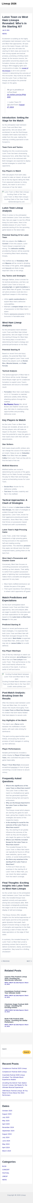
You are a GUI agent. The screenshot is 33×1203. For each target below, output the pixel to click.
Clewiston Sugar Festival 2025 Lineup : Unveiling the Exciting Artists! (16, 1005)
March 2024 (6, 1151)
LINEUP (11, 982)
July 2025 (5, 1117)
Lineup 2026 (9, 3)
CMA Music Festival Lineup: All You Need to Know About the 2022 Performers (15, 1093)
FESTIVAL (5, 1173)
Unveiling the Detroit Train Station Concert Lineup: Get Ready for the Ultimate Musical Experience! (14, 1085)
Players (11, 404)
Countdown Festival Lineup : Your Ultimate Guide (16, 992)
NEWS (4, 34)
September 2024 (8, 1131)
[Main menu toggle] (29, 4)
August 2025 (7, 1114)
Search (4, 1049)
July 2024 (5, 1137)
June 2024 (6, 1141)
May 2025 (5, 1121)
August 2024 (7, 1134)
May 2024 (6, 1144)
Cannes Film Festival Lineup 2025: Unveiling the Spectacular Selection (16, 978)
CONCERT (6, 1170)
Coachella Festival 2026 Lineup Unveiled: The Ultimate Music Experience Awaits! (13, 1077)
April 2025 (6, 1124)
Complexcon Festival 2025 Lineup (14, 1068)
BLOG (4, 1166)
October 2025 (7, 1111)
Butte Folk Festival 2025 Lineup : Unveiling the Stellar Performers (16, 1020)
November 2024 (8, 1127)
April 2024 (6, 1147)
